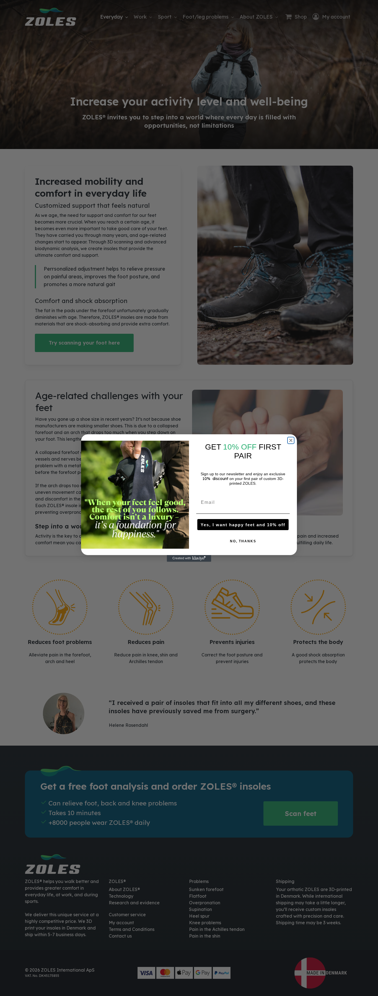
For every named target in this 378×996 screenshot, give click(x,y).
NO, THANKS (243, 541)
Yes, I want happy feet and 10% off (243, 524)
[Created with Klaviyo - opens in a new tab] (189, 558)
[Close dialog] (291, 440)
